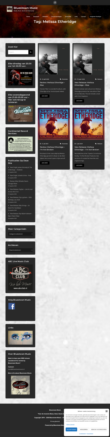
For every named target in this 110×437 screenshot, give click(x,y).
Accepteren (71, 429)
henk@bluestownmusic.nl (16, 369)
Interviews (68, 16)
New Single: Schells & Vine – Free (20, 175)
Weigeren (84, 429)
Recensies (36, 16)
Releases (45, 16)
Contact (83, 16)
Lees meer (45, 96)
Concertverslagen (56, 16)
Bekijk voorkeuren (98, 429)
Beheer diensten (71, 424)
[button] (106, 411)
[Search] (30, 52)
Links (76, 16)
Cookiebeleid (82, 433)
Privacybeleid (90, 433)
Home (28, 16)
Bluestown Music (26, 8)
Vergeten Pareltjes (95, 16)
